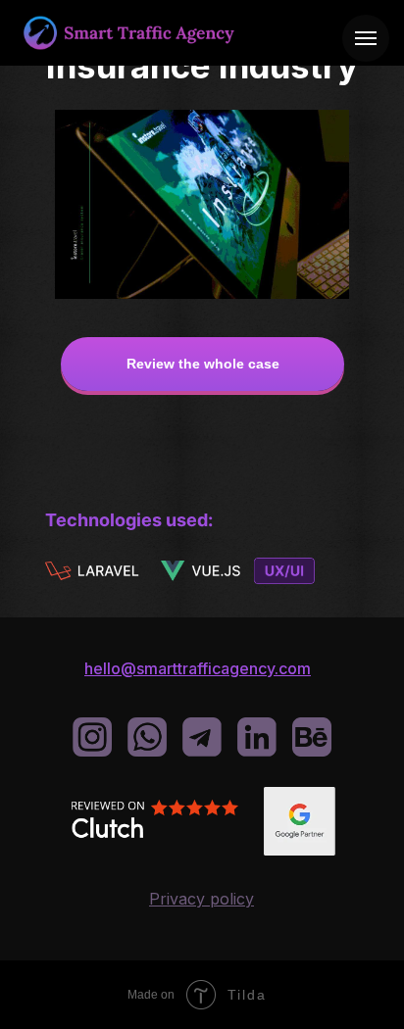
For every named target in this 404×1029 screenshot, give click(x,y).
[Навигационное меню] (366, 38)
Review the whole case (202, 363)
